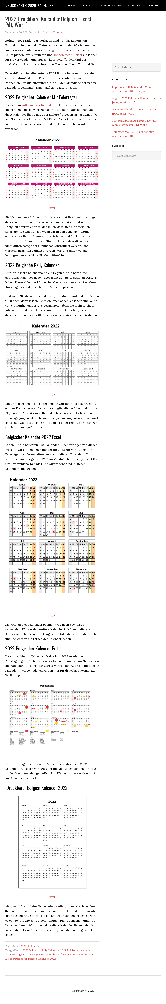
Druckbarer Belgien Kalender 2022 (34, 958)
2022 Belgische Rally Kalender (41, 950)
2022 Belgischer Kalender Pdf (43, 954)
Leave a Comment (54, 32)
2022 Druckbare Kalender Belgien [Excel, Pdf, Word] (48, 21)
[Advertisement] (136, 36)
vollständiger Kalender (38, 105)
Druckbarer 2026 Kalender (29, 5)
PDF (52, 208)
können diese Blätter (67, 55)
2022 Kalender (30, 946)
